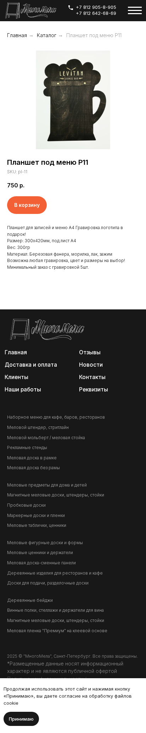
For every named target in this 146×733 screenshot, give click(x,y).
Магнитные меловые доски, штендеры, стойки (55, 495)
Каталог (46, 35)
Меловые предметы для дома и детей (47, 485)
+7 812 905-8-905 (96, 7)
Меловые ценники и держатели (40, 552)
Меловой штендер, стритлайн (38, 427)
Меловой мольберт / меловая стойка (46, 437)
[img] (31, 10)
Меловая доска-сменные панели (41, 562)
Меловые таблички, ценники (36, 525)
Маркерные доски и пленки (36, 515)
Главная (17, 35)
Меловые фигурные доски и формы (45, 542)
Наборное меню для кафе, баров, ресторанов (56, 417)
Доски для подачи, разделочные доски (48, 583)
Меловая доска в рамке (32, 457)
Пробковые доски (26, 505)
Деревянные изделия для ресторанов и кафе (55, 573)
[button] (94, 389)
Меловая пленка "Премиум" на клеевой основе (57, 630)
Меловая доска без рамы (33, 467)
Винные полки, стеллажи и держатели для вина (55, 610)
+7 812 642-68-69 (96, 13)
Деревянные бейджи (30, 600)
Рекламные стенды (27, 447)
